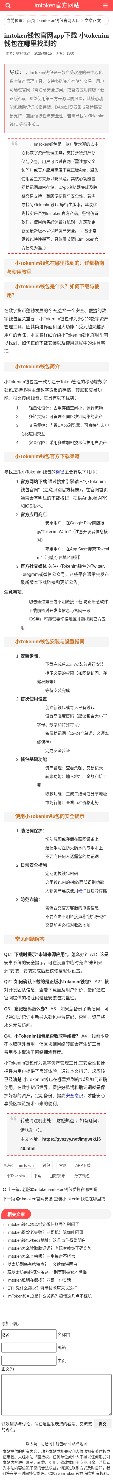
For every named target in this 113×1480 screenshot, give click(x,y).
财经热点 (65, 1120)
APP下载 (83, 1165)
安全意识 (74, 1095)
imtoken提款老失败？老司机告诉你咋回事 (45, 1232)
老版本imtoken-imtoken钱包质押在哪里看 (59, 1189)
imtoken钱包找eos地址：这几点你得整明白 (46, 1240)
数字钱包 (82, 1176)
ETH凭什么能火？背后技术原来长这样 (42, 1288)
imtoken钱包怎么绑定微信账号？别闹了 (43, 1224)
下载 (37, 1176)
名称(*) (64, 1334)
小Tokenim (16, 1176)
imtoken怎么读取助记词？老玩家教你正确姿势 (49, 1248)
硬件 (82, 890)
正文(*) (7, 1369)
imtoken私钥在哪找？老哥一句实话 (39, 1280)
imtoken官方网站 (57, 5)
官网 (63, 1165)
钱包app (62, 1444)
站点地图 (79, 1444)
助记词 (46, 1444)
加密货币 (58, 1176)
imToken (26, 1165)
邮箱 (62, 1347)
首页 (31, 20)
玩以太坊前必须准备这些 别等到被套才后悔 (47, 1272)
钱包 (46, 1165)
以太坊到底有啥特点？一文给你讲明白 (42, 1264)
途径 (60, 472)
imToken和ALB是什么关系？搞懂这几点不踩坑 (49, 1296)
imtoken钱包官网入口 (60, 20)
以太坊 (31, 1444)
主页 (62, 1360)
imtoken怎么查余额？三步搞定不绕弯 (41, 1256)
